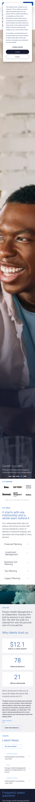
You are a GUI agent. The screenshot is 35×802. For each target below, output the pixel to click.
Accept (17, 52)
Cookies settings (17, 47)
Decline (17, 57)
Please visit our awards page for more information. (17, 500)
